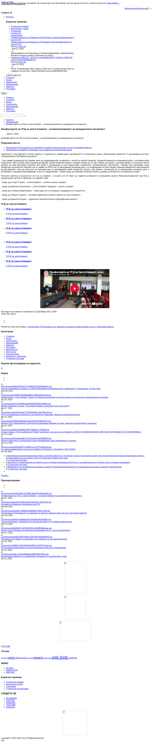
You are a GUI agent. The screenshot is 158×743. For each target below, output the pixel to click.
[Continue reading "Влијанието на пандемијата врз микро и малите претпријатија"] (35, 467)
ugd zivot (60, 657)
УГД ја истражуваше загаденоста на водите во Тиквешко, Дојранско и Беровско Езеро (40, 415)
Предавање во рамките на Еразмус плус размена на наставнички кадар (39, 150)
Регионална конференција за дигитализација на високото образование (33, 548)
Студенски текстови (15, 359)
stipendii (30, 658)
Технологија (11, 104)
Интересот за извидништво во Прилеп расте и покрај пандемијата (99, 462)
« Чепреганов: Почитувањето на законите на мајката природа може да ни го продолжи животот (70, 327)
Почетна (10, 98)
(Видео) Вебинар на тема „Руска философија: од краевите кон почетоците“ (35, 406)
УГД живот (11, 111)
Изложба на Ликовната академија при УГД (20, 504)
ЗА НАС (9, 668)
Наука (8, 102)
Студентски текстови (17, 460)
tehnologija (48, 658)
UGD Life (22, 46)
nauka (12, 657)
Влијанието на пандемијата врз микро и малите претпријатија (93, 467)
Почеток (9, 120)
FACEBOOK (11, 698)
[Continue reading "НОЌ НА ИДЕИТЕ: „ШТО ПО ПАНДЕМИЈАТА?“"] (33, 58)
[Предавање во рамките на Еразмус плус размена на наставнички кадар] (26, 537)
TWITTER (10, 700)
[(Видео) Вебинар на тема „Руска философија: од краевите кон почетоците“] (26, 404)
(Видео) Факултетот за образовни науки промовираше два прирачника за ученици (38, 441)
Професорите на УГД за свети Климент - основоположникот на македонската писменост (41, 496)
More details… (113, 3)
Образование (12, 106)
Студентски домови (20, 26)
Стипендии (16, 31)
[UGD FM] (5, 646)
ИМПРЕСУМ (11, 670)
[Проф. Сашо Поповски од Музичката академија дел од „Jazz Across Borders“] (26, 528)
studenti (38, 657)
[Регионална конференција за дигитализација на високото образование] (26, 545)
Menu (4, 93)
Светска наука (12, 354)
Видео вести (11, 350)
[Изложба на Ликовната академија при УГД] (26, 502)
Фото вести (11, 352)
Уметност (10, 109)
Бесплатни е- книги (19, 29)
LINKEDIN (10, 703)
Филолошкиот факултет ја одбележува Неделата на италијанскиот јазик (34, 556)
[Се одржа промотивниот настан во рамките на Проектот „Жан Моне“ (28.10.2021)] (26, 447)
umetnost (73, 658)
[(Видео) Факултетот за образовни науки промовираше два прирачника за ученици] (26, 438)
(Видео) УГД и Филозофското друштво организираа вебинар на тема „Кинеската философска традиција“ (49, 423)
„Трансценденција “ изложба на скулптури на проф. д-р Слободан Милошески (36, 522)
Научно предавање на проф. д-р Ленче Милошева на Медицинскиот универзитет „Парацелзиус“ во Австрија (50, 389)
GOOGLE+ (10, 707)
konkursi (4, 658)
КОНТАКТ (10, 672)
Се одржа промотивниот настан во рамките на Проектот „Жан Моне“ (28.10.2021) (38, 449)
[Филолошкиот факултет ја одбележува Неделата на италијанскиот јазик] (25, 554)
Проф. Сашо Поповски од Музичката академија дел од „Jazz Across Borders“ (36, 530)
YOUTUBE (11, 705)
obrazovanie (21, 658)
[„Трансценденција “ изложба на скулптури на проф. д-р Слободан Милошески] (26, 519)
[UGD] (75, 631)
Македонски (130, 8)
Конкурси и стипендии (16, 356)
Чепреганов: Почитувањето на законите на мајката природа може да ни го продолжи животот (49, 148)
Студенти (10, 100)
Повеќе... (5, 475)
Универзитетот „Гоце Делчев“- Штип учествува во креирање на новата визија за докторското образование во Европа (54, 397)
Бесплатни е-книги (14, 684)
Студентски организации (16, 34)
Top (2, 740)
